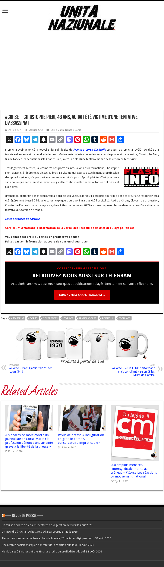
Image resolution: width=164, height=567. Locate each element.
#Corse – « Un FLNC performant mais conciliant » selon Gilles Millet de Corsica (133, 370)
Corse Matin (50, 318)
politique (108, 318)
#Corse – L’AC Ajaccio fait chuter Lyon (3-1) (30, 368)
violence (124, 318)
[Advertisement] (82, 75)
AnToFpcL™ (15, 130)
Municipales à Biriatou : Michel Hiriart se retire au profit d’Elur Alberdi (43, 551)
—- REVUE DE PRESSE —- (24, 515)
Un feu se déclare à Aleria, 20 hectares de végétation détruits (39, 525)
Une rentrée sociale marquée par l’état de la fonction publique (40, 544)
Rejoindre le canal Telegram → (82, 294)
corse (33, 318)
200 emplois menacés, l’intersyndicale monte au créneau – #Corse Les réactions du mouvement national (134, 470)
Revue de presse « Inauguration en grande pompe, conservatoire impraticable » (81, 439)
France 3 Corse (73, 130)
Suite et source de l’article (22, 218)
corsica (68, 318)
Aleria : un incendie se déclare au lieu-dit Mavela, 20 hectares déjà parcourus (48, 538)
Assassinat (17, 318)
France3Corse (87, 318)
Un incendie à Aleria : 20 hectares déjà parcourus (31, 531)
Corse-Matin (57, 130)
